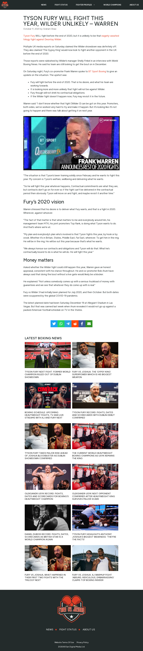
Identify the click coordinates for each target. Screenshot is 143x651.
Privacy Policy (83, 642)
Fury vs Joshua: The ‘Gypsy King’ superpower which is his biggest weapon (92, 374)
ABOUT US (134, 5)
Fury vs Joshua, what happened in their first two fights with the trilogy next (45, 577)
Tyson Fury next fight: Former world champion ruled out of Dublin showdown (48, 374)
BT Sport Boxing (97, 71)
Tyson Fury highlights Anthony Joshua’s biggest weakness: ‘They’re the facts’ (94, 537)
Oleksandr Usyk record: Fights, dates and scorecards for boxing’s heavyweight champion (47, 496)
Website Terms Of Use (64, 642)
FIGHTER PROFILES (84, 5)
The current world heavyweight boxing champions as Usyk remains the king (93, 456)
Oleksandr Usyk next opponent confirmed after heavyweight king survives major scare (93, 496)
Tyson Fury (29, 35)
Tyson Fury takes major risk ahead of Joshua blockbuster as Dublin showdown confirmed (46, 456)
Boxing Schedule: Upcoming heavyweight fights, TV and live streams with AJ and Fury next (44, 415)
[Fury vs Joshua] (4, 5)
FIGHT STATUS (61, 5)
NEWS (43, 5)
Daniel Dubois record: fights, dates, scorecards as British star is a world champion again (47, 537)
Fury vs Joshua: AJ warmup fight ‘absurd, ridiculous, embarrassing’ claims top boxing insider (93, 577)
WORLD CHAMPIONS (112, 5)
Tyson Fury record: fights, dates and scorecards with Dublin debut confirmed (93, 415)
